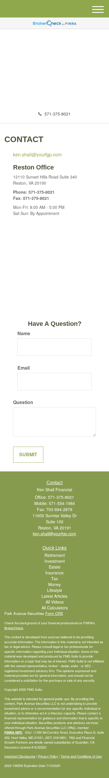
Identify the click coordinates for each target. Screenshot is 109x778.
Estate (54, 567)
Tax (54, 578)
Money (54, 584)
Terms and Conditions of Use (81, 756)
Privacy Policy (48, 756)
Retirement (54, 555)
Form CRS (54, 613)
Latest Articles (54, 596)
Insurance (54, 573)
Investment (54, 561)
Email (23, 368)
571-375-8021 (57, 114)
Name (23, 333)
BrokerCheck (13, 627)
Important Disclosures (19, 756)
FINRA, (9, 732)
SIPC (18, 732)
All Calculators (55, 608)
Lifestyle (54, 590)
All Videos (55, 602)
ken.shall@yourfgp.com (37, 154)
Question (23, 402)
